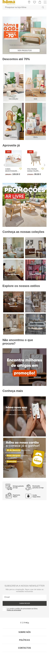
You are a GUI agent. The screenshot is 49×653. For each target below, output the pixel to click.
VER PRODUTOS (25, 50)
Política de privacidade (14, 610)
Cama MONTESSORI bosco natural (11, 170)
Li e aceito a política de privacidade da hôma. (22, 609)
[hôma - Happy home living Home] (9, 4)
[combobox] (24, 7)
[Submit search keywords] (42, 7)
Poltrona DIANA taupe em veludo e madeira (33, 170)
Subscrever (24, 603)
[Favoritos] (20, 169)
